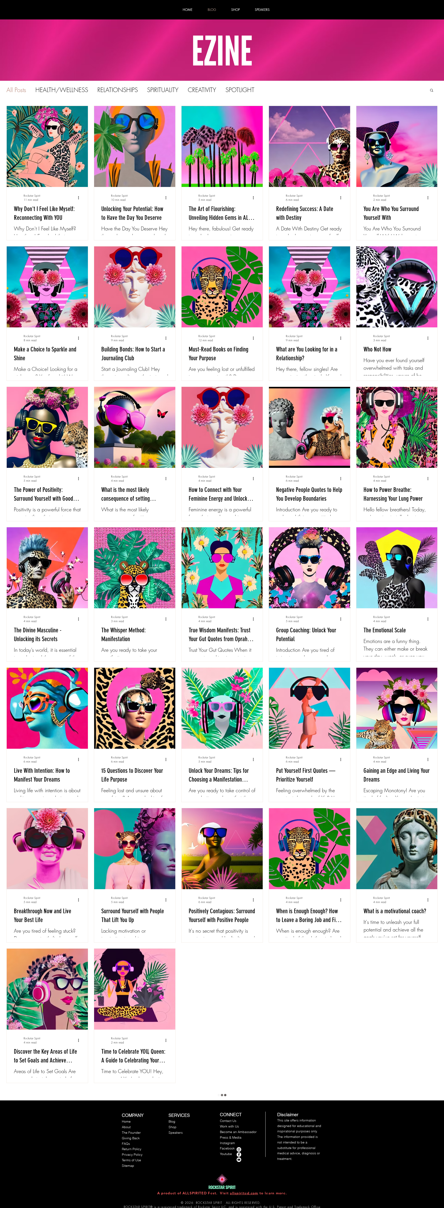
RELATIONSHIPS (117, 90)
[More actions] (80, 197)
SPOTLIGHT (239, 90)
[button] (431, 90)
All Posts (16, 90)
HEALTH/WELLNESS (61, 90)
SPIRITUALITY (163, 90)
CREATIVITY (202, 90)
